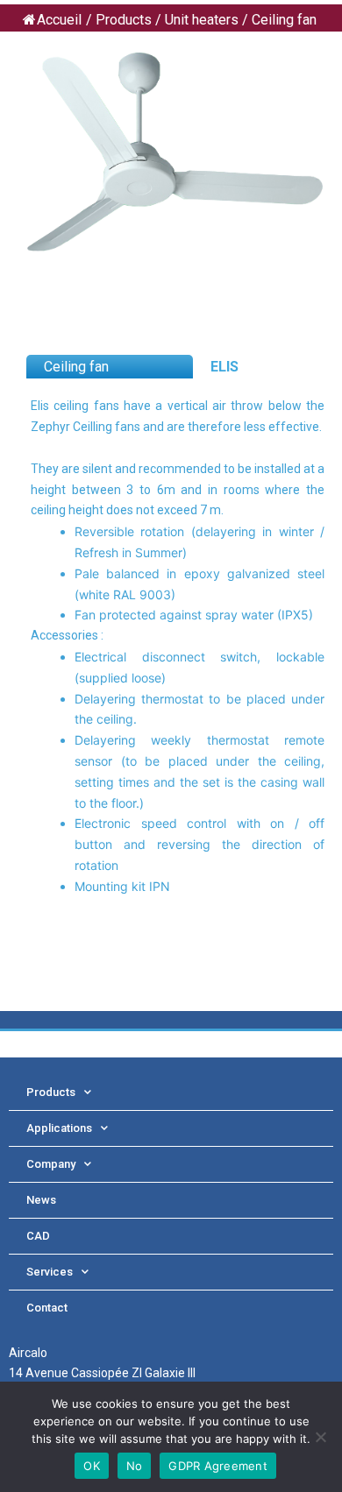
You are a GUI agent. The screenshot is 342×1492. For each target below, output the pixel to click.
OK (91, 1466)
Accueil (59, 19)
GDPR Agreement (217, 1466)
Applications (59, 1128)
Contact (47, 1307)
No (134, 1466)
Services (49, 1271)
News (41, 1199)
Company (50, 1163)
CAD (38, 1235)
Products (50, 1092)
